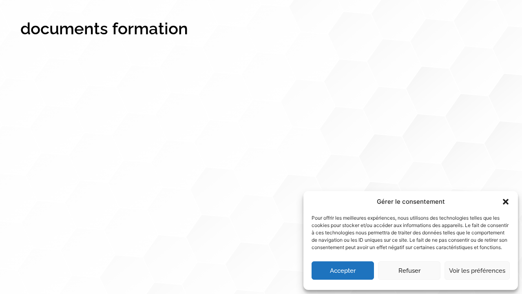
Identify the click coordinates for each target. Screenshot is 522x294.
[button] (506, 202)
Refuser (409, 270)
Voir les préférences (477, 270)
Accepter (343, 270)
